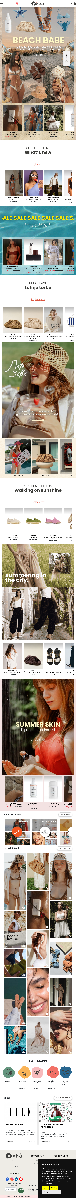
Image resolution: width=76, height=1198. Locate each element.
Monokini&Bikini (13, 197)
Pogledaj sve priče (63, 1098)
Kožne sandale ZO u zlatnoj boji (53, 673)
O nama (14, 1161)
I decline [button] (54, 1188)
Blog (37, 1160)
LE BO (13, 335)
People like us (33, 197)
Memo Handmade (53, 197)
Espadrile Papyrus (13, 537)
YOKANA (14, 535)
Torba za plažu (53, 134)
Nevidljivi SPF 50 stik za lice (12, 134)
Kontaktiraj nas (14, 1164)
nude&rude (12, 132)
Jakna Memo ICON (53, 199)
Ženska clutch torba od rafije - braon (33, 673)
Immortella (33, 803)
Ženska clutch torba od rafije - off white (33, 337)
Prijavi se (21, 1191)
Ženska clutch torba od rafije (12, 337)
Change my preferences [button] (52, 1192)
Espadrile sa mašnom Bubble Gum (53, 538)
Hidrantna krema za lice (53, 805)
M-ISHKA (53, 535)
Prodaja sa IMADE (14, 1167)
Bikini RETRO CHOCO (12, 269)
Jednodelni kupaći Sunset (33, 134)
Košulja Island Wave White (12, 672)
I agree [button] (46, 1188)
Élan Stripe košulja (53, 269)
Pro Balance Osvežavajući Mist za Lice (33, 806)
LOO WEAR (33, 132)
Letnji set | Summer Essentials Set (33, 269)
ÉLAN (54, 267)
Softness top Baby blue (33, 199)
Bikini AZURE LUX (13, 199)
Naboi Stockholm (53, 132)
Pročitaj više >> (10, 1142)
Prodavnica (37, 1163)
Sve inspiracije (64, 848)
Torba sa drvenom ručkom (54, 337)
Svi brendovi (65, 814)
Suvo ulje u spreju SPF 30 (14, 805)
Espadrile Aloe (33, 537)
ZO (54, 670)
